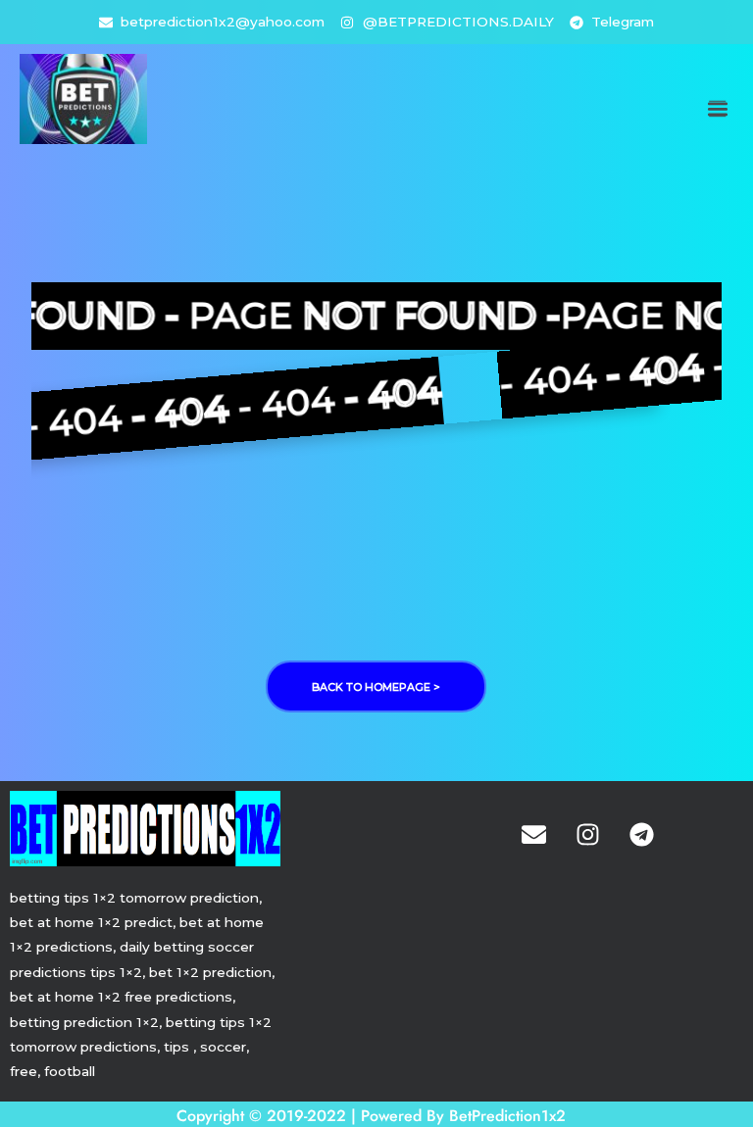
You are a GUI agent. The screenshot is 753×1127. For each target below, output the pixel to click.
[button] (717, 109)
